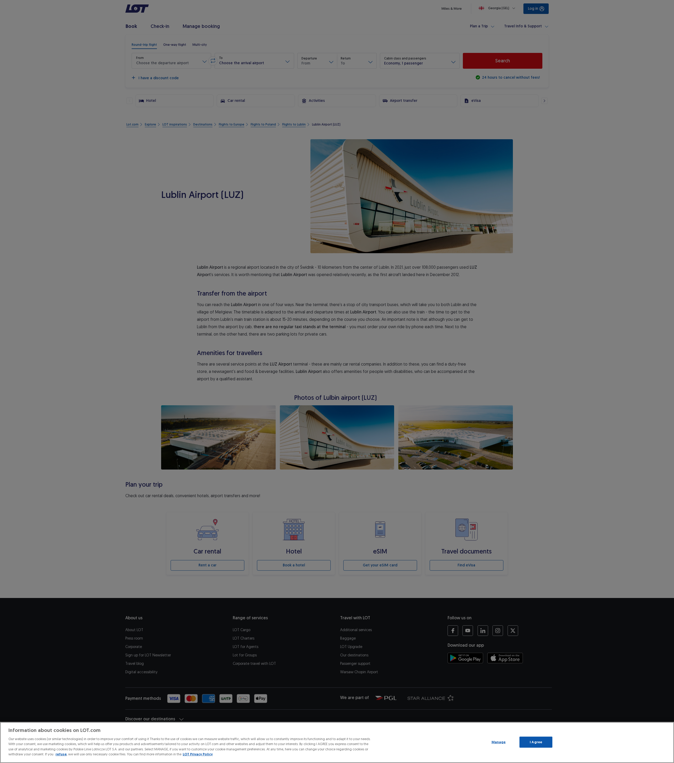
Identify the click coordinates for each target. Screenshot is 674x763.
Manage (499, 742)
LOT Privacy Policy (198, 754)
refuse (61, 754)
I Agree (536, 742)
